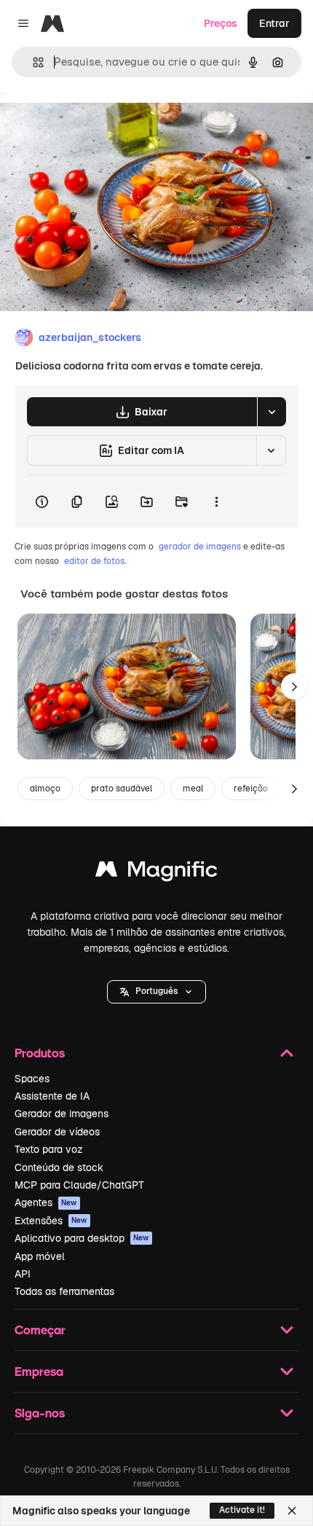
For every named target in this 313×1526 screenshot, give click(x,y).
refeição (251, 788)
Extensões (51, 1220)
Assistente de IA (52, 1096)
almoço (45, 788)
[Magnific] (156, 872)
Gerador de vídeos (57, 1131)
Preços (220, 23)
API (23, 1273)
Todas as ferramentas (64, 1291)
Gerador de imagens (61, 1113)
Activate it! (242, 1510)
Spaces (32, 1078)
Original (93, 125)
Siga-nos (40, 1412)
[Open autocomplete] (32, 62)
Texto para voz (49, 1149)
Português (156, 991)
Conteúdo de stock (59, 1167)
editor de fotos (94, 561)
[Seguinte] (294, 686)
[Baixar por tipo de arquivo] (271, 411)
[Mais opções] (216, 501)
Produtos (40, 1052)
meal (193, 788)
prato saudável (121, 788)
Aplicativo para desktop (82, 1238)
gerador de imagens (200, 546)
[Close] (292, 1510)
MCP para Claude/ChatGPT (79, 1185)
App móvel (40, 1256)
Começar (40, 1329)
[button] (156, 991)
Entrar (274, 23)
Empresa (39, 1371)
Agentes (46, 1202)
